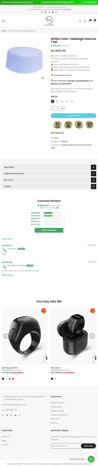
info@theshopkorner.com (57, 7)
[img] (7, 245)
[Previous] (6, 336)
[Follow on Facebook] (42, 12)
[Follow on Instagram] (49, 12)
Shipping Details (57, 411)
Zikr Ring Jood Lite (9, 368)
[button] (56, 45)
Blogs (4, 440)
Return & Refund (58, 403)
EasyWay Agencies (83, 464)
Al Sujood (64, 145)
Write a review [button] (49, 230)
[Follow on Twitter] (45, 12)
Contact (5, 445)
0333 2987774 (39, 7)
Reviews (54, 423)
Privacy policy (56, 407)
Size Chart (55, 419)
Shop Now (67, 9)
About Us (5, 436)
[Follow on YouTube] (53, 12)
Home (4, 31)
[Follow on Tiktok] (56, 12)
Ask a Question (57, 133)
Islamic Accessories (77, 145)
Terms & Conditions (59, 415)
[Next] (92, 336)
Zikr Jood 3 (55, 368)
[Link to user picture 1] (7, 279)
